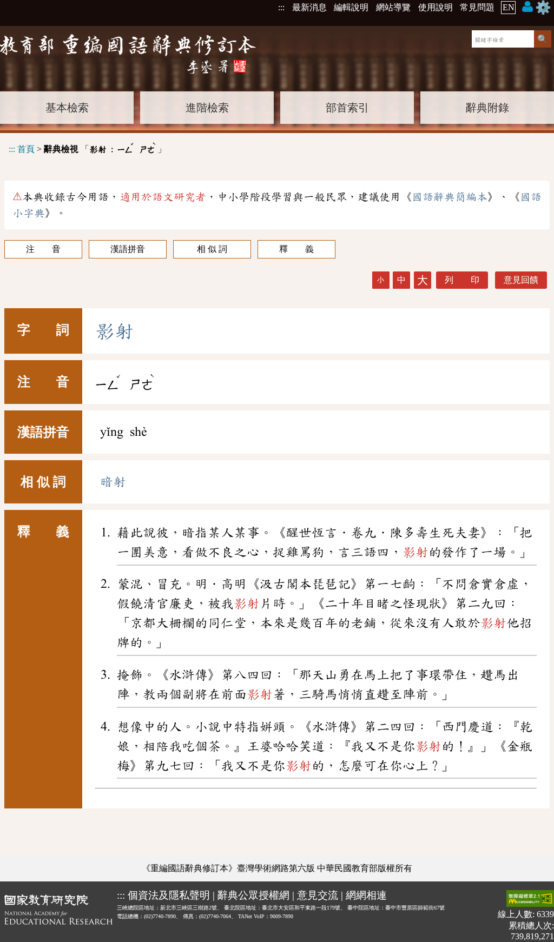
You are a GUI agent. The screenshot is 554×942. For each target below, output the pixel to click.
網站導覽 (393, 7)
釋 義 (296, 249)
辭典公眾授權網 (253, 895)
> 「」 (87, 147)
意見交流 (317, 895)
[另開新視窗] (58, 915)
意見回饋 (521, 279)
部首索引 (347, 108)
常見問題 (477, 7)
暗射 (113, 481)
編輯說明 (351, 7)
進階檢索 (207, 108)
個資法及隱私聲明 (169, 895)
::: (281, 7)
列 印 (462, 279)
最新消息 (309, 7)
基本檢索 (67, 108)
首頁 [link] (26, 149)
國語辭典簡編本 (449, 196)
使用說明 (435, 7)
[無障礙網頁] (530, 899)
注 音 (43, 249)
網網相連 (366, 895)
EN (509, 7)
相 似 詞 (212, 249)
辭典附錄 (487, 108)
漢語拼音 (127, 249)
